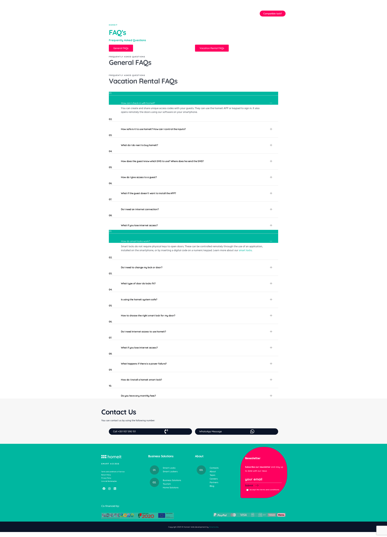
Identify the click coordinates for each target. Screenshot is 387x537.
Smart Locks (169, 467)
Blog (212, 486)
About (213, 471)
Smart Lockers (170, 471)
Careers (214, 478)
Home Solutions (171, 487)
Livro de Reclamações (109, 481)
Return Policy (106, 475)
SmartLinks (213, 527)
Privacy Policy (106, 478)
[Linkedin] (115, 488)
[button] (235, 13)
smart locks (245, 250)
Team (212, 475)
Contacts (214, 467)
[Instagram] (109, 488)
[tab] (193, 98)
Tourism (167, 484)
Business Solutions (172, 480)
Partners (214, 482)
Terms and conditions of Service (113, 472)
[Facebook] (104, 488)
